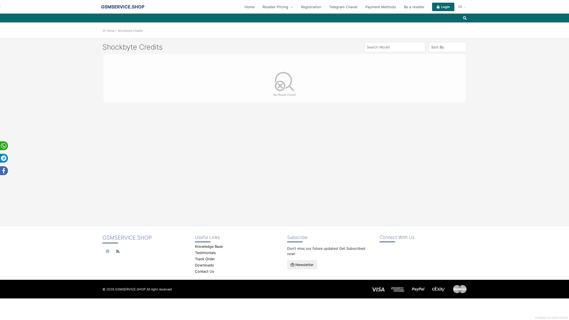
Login (445, 7)
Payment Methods (380, 7)
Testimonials (205, 252)
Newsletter (304, 264)
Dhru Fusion (559, 317)
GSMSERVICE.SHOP (122, 7)
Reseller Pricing (275, 7)
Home (249, 7)
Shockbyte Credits (130, 30)
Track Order (205, 259)
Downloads (204, 265)
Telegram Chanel (343, 7)
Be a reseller (414, 7)
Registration (311, 7)
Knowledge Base (209, 246)
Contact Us (204, 271)
